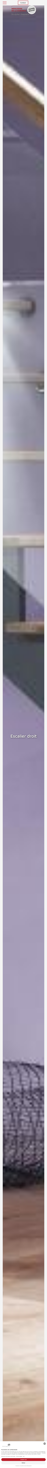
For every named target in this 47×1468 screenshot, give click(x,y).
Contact (23, 3)
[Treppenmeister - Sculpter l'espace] (23, 11)
